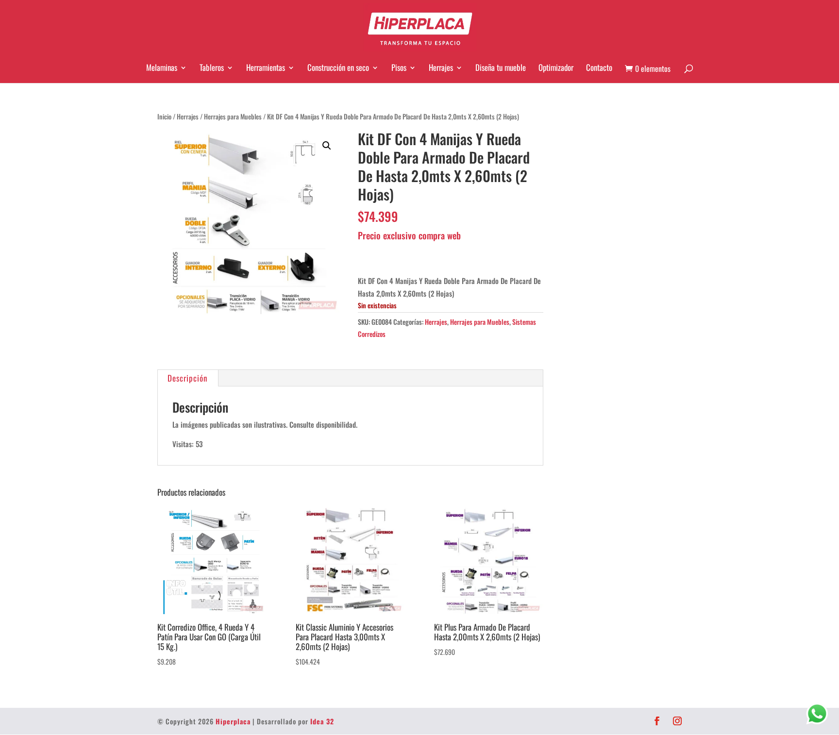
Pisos (398, 67)
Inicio (164, 116)
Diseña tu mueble (500, 67)
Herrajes (441, 67)
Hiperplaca (233, 721)
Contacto (599, 67)
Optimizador (555, 67)
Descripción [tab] (187, 378)
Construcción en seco (338, 67)
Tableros (212, 67)
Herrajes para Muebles (233, 116)
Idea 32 (322, 721)
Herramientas (265, 67)
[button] (327, 145)
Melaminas (161, 67)
